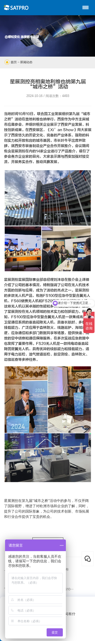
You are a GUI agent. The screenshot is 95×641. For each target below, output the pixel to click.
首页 (14, 62)
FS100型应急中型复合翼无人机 (36, 317)
